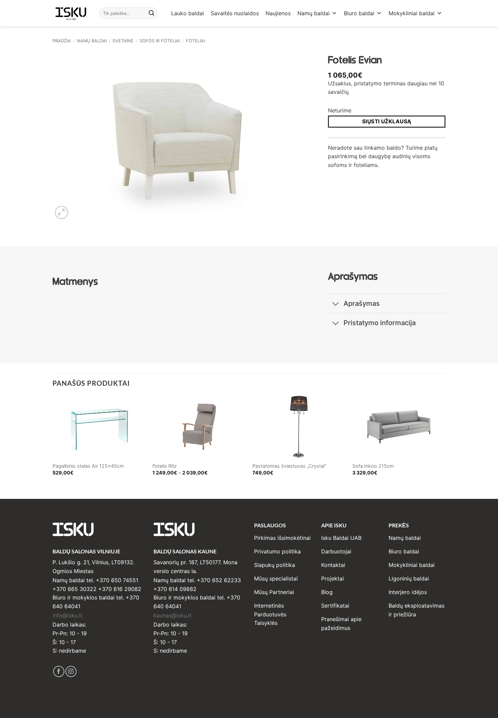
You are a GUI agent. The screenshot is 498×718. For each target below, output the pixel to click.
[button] (61, 212)
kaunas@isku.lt (172, 615)
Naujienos (278, 13)
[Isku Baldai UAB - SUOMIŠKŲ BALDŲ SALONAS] (71, 13)
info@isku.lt (67, 615)
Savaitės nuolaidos (235, 13)
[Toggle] (335, 304)
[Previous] (53, 441)
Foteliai (195, 40)
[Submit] (152, 13)
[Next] (445, 441)
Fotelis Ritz (164, 466)
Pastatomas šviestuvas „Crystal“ (289, 466)
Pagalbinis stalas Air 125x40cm (88, 466)
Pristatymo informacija (380, 323)
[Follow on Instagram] (71, 671)
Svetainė (122, 40)
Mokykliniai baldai (412, 13)
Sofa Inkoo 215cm (373, 466)
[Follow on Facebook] (58, 671)
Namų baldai (313, 13)
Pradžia (62, 40)
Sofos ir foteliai (160, 40)
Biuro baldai (359, 13)
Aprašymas (362, 303)
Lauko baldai (187, 13)
